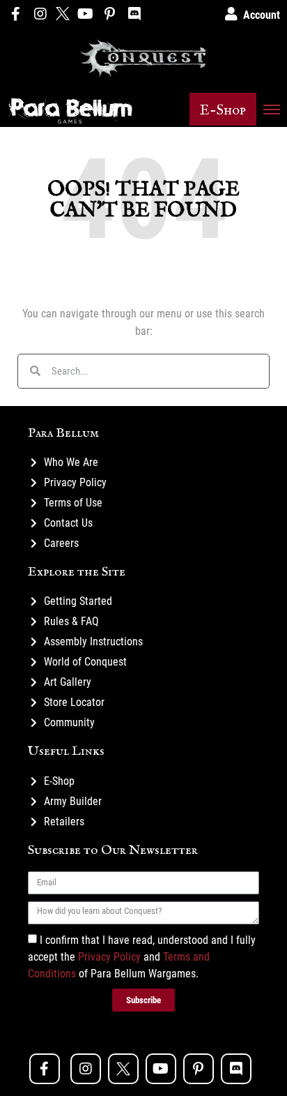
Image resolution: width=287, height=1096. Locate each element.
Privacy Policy (109, 956)
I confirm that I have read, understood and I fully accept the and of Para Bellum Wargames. (142, 956)
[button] (222, 109)
